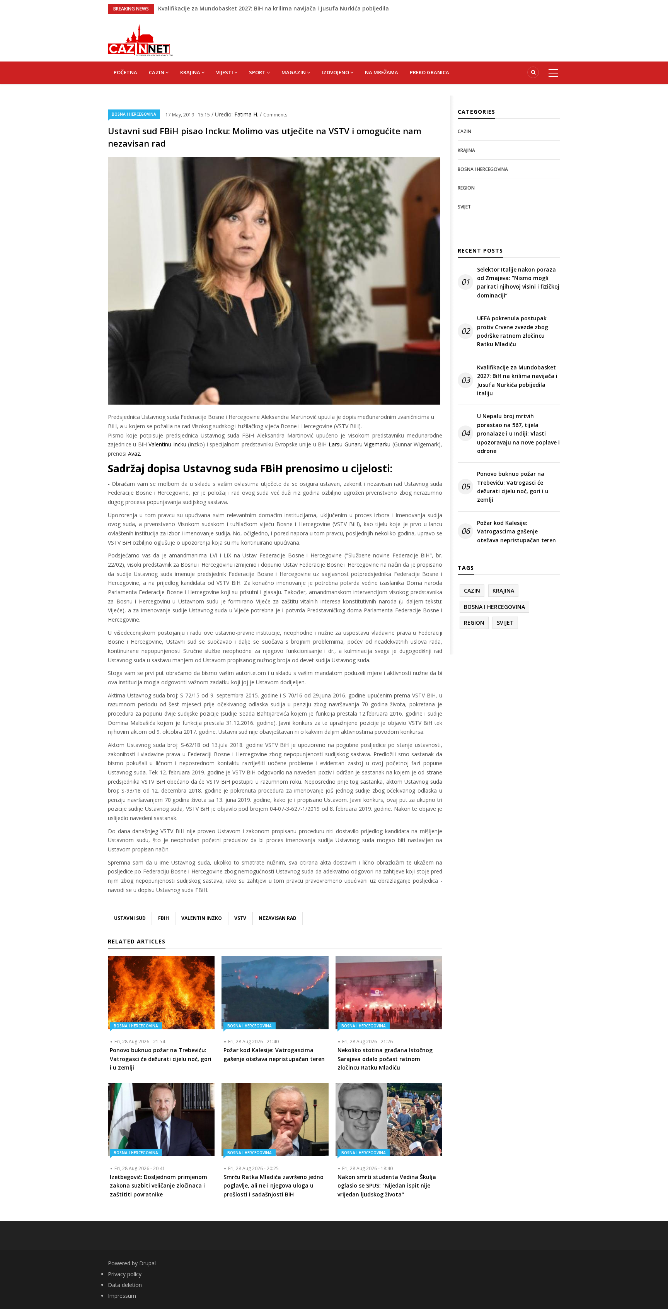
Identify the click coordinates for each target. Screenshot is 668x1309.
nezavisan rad (278, 918)
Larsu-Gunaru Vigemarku (359, 444)
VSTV (240, 918)
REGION (466, 188)
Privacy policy (124, 1274)
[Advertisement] (372, 35)
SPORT (258, 72)
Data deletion (125, 1284)
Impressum (122, 1295)
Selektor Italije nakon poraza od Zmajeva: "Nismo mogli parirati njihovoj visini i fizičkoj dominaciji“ (518, 282)
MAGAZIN (294, 72)
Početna (125, 72)
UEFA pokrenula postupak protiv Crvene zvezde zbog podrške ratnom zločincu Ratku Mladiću (512, 331)
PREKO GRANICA (429, 72)
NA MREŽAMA (381, 72)
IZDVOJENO (336, 72)
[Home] (141, 39)
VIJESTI (225, 72)
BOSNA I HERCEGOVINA (134, 114)
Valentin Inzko (201, 918)
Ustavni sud (130, 918)
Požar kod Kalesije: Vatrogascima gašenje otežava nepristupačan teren (516, 531)
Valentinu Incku (167, 444)
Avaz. (134, 453)
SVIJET (464, 206)
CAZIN (157, 72)
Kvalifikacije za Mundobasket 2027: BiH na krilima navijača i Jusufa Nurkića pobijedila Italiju (517, 380)
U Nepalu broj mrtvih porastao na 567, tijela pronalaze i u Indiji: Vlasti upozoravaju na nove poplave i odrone (518, 433)
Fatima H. (247, 114)
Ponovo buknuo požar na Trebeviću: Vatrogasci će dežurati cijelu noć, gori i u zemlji (513, 486)
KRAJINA (190, 72)
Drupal (147, 1263)
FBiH (163, 918)
